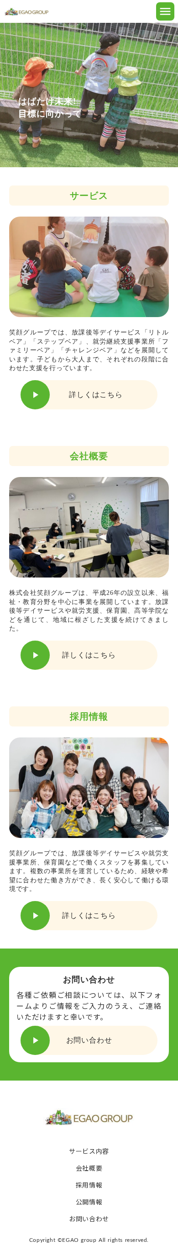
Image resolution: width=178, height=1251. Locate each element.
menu (165, 11)
